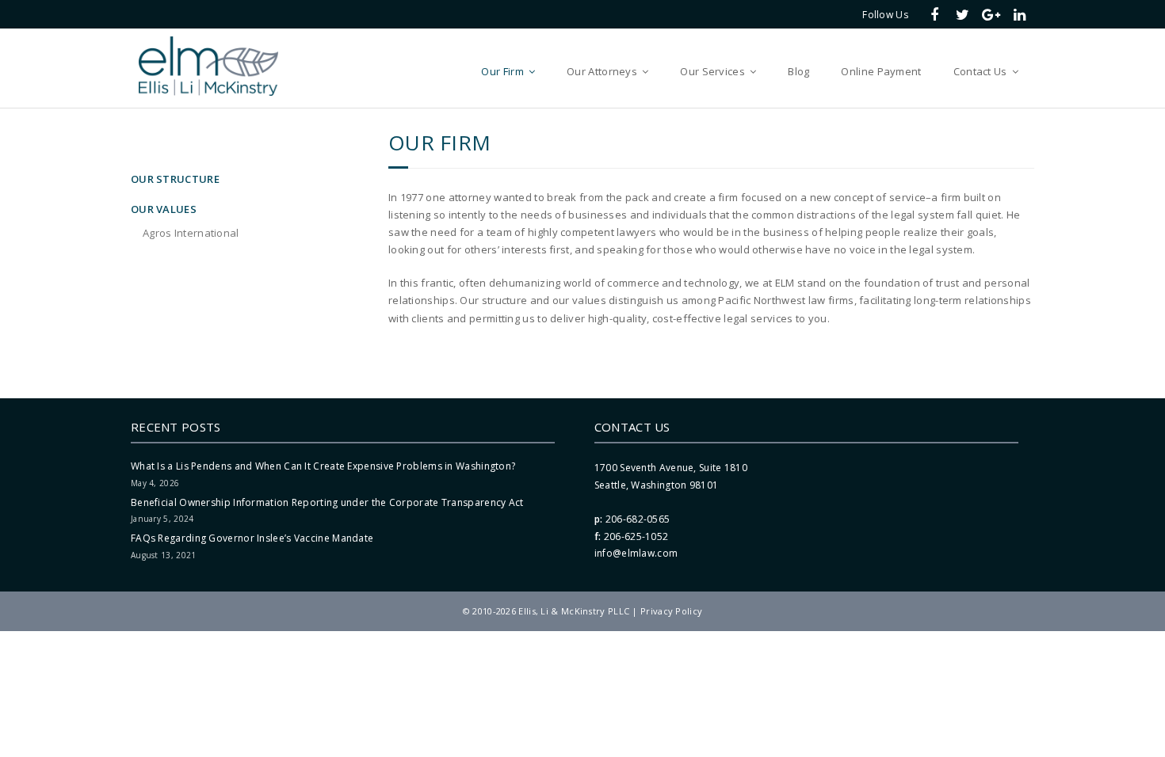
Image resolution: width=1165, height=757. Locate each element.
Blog (798, 71)
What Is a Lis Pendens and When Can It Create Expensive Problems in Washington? (323, 466)
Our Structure (175, 179)
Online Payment (881, 71)
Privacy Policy (671, 611)
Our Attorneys (602, 71)
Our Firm (502, 71)
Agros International (191, 233)
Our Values (164, 209)
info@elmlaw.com (636, 553)
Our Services (712, 71)
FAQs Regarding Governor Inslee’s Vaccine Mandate (252, 538)
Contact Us (980, 71)
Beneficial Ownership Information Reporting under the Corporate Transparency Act (327, 502)
